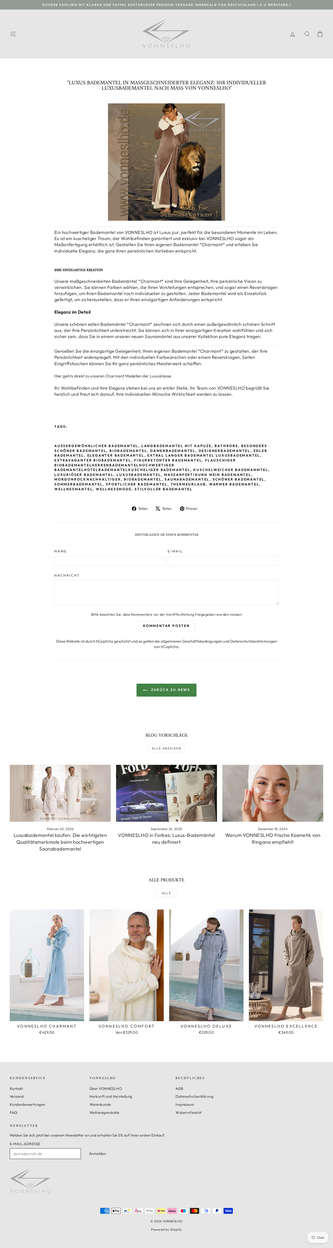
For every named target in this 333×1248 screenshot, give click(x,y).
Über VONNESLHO (105, 1088)
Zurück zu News (170, 690)
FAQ (13, 1112)
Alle (166, 893)
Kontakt (16, 1088)
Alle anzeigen (166, 748)
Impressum (185, 1104)
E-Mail (175, 551)
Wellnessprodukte (104, 1112)
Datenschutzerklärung (194, 1096)
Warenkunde (100, 1104)
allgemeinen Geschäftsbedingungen (191, 641)
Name (60, 551)
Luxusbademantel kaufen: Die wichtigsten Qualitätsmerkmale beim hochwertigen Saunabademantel (60, 842)
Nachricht (67, 575)
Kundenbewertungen (27, 1104)
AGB (179, 1088)
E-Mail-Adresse (25, 1144)
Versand (17, 1096)
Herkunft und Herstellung (110, 1096)
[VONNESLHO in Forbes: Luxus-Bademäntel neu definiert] (166, 793)
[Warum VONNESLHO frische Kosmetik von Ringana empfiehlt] (272, 793)
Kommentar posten (166, 626)
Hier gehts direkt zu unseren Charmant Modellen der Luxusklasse (112, 375)
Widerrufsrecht (188, 1112)
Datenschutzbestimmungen (253, 641)
